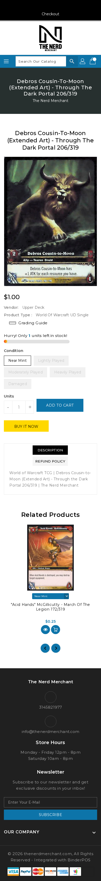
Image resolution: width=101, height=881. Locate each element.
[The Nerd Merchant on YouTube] (50, 6)
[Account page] (83, 61)
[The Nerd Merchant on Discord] (60, 6)
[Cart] (93, 61)
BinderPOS (79, 859)
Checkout (51, 14)
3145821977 (50, 707)
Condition (13, 350)
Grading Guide (33, 322)
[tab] (50, 450)
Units (9, 396)
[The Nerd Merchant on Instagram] (41, 6)
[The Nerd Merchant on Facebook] (31, 6)
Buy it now (26, 426)
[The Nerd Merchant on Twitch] (70, 6)
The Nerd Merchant (51, 100)
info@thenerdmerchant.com (50, 731)
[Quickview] (45, 629)
